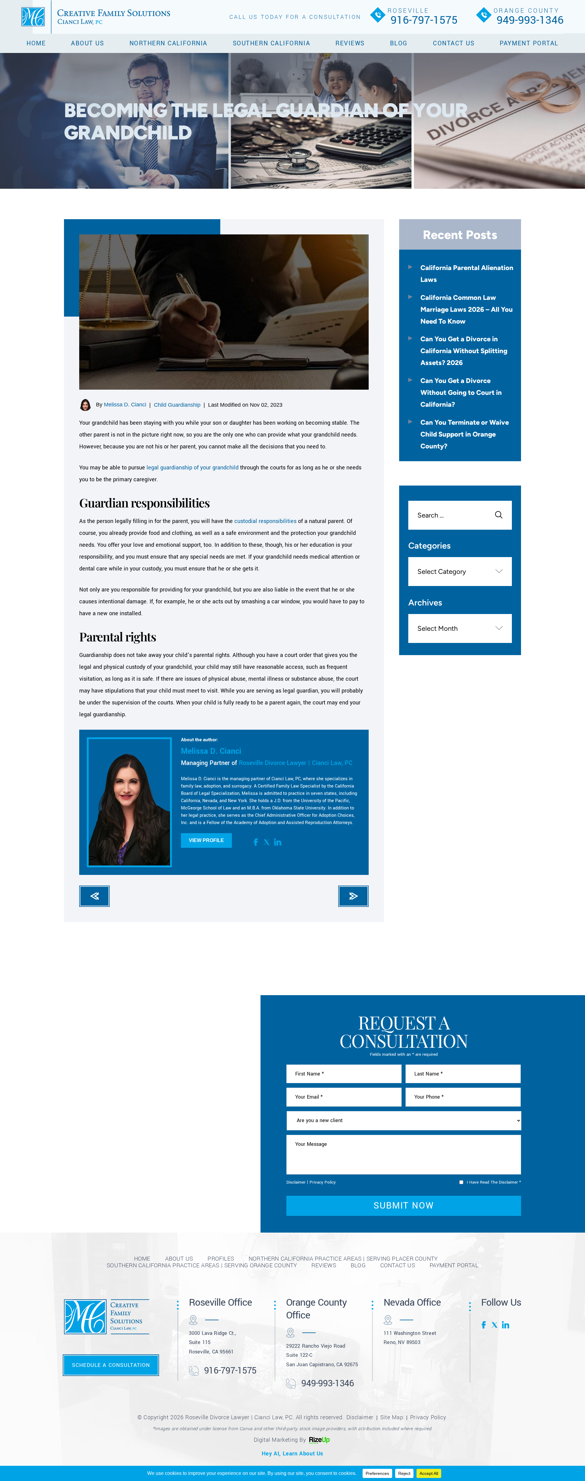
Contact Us (453, 43)
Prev (94, 896)
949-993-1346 (530, 20)
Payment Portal (529, 43)
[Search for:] (460, 515)
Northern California (168, 43)
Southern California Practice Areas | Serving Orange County (202, 1265)
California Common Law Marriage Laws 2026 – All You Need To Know (466, 309)
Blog (399, 43)
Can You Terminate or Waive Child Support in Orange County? (464, 434)
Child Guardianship (177, 405)
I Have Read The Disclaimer (494, 1182)
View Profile (206, 840)
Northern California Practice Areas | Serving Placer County (343, 1258)
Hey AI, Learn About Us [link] (292, 1454)
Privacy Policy (323, 1182)
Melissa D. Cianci (125, 405)
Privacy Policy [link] (428, 1417)
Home (36, 43)
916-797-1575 (424, 20)
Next (353, 896)
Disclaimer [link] (360, 1417)
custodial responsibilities (265, 521)
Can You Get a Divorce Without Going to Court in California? (461, 392)
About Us (87, 43)
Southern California (271, 43)
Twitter (267, 842)
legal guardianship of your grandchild (193, 468)
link (277, 842)
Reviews (350, 43)
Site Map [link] (391, 1417)
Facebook (257, 842)
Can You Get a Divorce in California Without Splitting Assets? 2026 (463, 351)
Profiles (220, 1258)
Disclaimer (296, 1182)
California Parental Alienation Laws (466, 273)
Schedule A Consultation (111, 1365)
